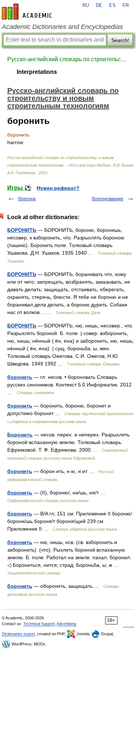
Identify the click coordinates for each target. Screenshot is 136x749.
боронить (19, 377)
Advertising (66, 624)
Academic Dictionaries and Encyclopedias (62, 26)
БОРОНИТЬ (21, 230)
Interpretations (37, 72)
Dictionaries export (18, 634)
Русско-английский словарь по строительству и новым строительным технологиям (68, 59)
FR (126, 5)
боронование (107, 198)
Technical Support (39, 624)
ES (112, 5)
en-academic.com (28, 12)
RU (85, 5)
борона (27, 198)
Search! (120, 40)
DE (99, 5)
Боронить (20, 435)
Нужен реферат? (58, 188)
